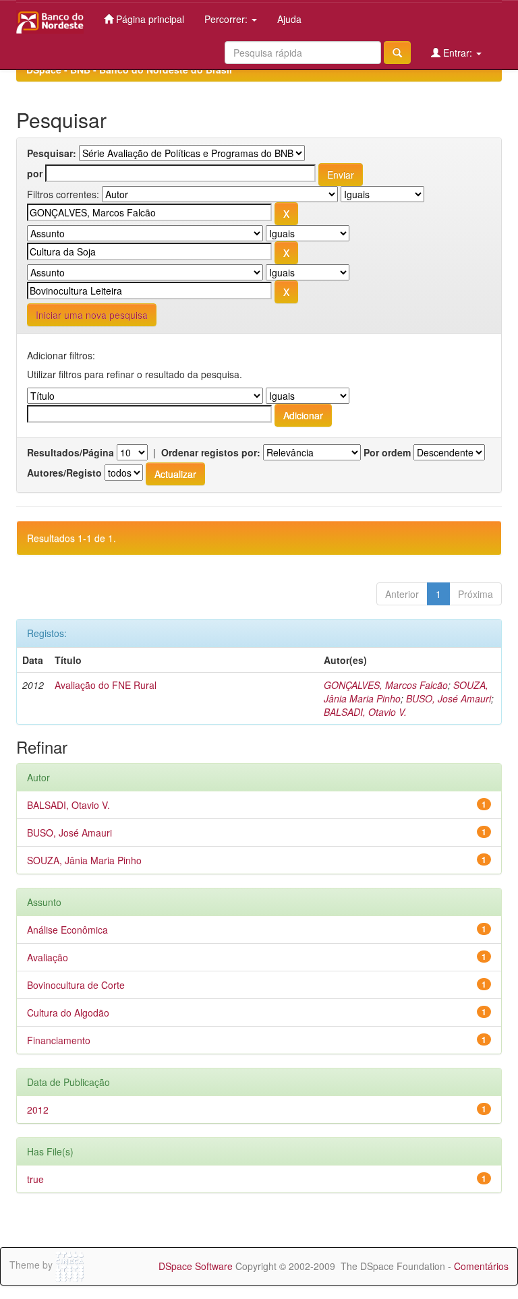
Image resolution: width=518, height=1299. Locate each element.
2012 (38, 1109)
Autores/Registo (64, 472)
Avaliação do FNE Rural (105, 685)
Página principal (148, 19)
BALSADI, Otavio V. (365, 712)
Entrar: (457, 52)
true (35, 1179)
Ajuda (289, 19)
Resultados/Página (70, 452)
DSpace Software (196, 1266)
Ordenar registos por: (210, 452)
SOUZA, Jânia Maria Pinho (84, 860)
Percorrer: (227, 19)
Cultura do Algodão (68, 1012)
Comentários (481, 1266)
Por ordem (387, 452)
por (34, 173)
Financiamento (58, 1040)
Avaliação (47, 957)
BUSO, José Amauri (448, 698)
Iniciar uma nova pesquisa (92, 315)
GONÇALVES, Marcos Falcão (386, 685)
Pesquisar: (51, 153)
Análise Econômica (67, 929)
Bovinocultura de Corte (76, 985)
